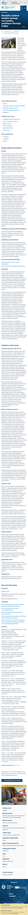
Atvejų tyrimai (16, 31)
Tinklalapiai (6, 139)
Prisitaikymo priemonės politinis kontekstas (14, 106)
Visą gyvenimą (6, 130)
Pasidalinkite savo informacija (12, 780)
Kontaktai (12, 896)
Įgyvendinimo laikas (8, 128)
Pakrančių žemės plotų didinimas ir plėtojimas (13, 266)
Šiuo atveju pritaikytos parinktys (11, 110)
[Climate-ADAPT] (10, 7)
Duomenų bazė (8, 31)
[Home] (2, 31)
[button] (14, 786)
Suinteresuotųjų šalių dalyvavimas (11, 119)
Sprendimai (6, 112)
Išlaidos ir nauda (7, 123)
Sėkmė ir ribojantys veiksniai (10, 121)
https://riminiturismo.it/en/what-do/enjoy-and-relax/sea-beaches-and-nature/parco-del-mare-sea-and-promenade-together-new (13, 621)
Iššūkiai (5, 103)
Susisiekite (5, 137)
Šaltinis (5, 141)
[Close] (26, 905)
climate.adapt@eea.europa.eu (9, 775)
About (11, 894)
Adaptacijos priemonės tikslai (10, 108)
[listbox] (6, 3)
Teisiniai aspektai (7, 125)
